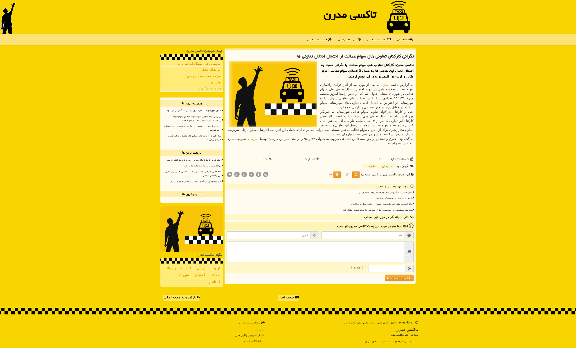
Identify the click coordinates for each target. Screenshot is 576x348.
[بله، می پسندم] (356, 174)
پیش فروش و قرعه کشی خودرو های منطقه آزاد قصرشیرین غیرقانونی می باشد (194, 138)
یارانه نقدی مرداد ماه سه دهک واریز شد (394, 198)
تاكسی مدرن (350, 14)
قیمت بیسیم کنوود (210, 88)
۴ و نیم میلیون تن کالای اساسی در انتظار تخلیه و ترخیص (195, 181)
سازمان (253, 139)
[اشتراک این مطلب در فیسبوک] (258, 174)
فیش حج (216, 82)
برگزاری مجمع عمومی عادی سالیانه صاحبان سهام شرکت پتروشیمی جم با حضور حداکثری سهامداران (196, 118)
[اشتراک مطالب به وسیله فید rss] (230, 174)
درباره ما (259, 329)
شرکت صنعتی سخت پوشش (204, 76)
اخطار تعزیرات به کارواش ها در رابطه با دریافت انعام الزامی (386, 192)
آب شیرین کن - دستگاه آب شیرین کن (198, 63)
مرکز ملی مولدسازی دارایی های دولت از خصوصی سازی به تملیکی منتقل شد (378, 210)
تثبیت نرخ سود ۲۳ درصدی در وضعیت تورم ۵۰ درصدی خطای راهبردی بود (192, 128)
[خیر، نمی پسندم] (337, 174)
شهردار (183, 275)
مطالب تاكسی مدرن (377, 39)
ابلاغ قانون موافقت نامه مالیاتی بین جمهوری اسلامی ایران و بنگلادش (382, 204)
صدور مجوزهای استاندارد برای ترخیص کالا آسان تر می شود (194, 110)
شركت (370, 166)
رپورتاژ (171, 268)
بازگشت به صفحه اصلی (180, 297)
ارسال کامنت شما (397, 278)
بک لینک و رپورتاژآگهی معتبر (249, 335)
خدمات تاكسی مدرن (317, 39)
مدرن (384, 84)
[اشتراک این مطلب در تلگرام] (266, 174)
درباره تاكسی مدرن (348, 39)
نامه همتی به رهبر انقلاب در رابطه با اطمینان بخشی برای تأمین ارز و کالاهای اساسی (193, 173)
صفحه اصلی (403, 39)
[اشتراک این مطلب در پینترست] (244, 174)
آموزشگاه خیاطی (210, 69)
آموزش (199, 275)
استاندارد (213, 282)
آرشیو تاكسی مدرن (253, 340)
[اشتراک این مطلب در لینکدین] (237, 174)
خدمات (186, 268)
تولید (216, 268)
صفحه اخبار (287, 297)
